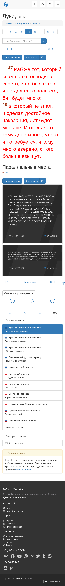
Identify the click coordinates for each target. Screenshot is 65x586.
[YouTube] (19, 556)
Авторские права (14, 526)
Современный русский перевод (23, 359)
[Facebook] (13, 556)
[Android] (12, 568)
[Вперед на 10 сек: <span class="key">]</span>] (52, 300)
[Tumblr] (44, 556)
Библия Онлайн (23, 469)
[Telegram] (32, 556)
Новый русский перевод (21, 367)
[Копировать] (42, 57)
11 (22, 31)
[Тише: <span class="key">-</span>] (10, 313)
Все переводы (15, 443)
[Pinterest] (50, 556)
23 (48, 31)
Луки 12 (36, 23)
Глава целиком (12, 57)
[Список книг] (34, 4)
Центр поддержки (14, 535)
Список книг (30, 281)
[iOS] (5, 568)
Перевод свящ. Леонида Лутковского (27, 403)
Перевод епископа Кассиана (23, 420)
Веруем (9, 520)
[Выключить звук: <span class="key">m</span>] (40, 313)
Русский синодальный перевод (23, 339)
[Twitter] (38, 556)
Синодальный (22, 23)
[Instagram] (26, 556)
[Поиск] (50, 4)
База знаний (12, 539)
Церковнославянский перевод (22, 412)
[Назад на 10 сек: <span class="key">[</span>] (12, 300)
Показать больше (14, 427)
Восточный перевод (17, 375)
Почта (9, 542)
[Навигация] (57, 4)
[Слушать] (42, 4)
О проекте (10, 523)
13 (35, 31)
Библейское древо (14, 511)
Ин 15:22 (9, 172)
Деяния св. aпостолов (14, 497)
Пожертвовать (54, 581)
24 (54, 31)
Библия (8, 23)
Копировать (32, 57)
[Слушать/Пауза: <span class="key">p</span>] (32, 300)
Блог (8, 508)
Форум (9, 545)
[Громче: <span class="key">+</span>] (25, 313)
